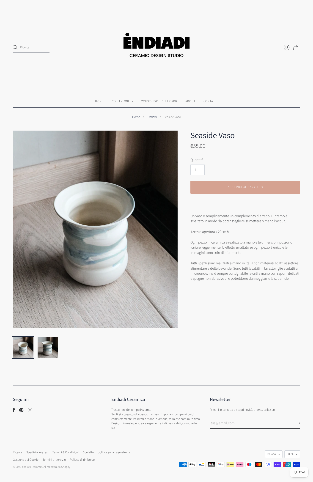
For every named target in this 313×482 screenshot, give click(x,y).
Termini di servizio (54, 459)
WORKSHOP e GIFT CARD (159, 101)
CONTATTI (210, 101)
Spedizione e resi (37, 452)
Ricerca (17, 452)
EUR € (290, 454)
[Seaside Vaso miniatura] (23, 347)
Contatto (88, 452)
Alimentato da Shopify (57, 467)
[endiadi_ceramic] (156, 47)
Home (136, 117)
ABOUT (190, 101)
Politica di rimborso (82, 459)
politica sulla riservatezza (114, 452)
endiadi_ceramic (32, 467)
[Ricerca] (15, 47)
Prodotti (152, 117)
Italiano (271, 454)
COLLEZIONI (120, 101)
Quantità (196, 159)
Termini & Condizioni (65, 452)
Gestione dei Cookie (25, 459)
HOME (99, 101)
